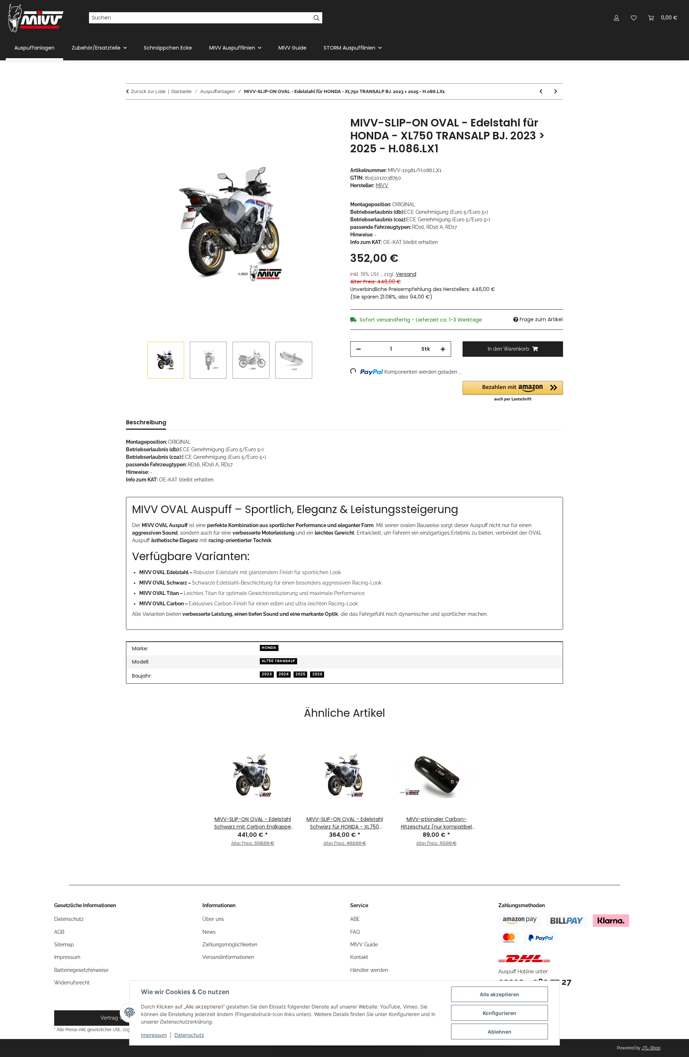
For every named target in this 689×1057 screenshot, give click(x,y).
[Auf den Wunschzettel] (324, 130)
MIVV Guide (292, 47)
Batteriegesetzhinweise (81, 970)
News (209, 932)
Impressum (154, 1035)
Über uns (213, 919)
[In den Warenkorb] (131, 112)
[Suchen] (317, 18)
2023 (267, 674)
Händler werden (369, 970)
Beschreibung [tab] (146, 422)
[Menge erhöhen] (443, 349)
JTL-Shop (651, 1048)
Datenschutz (189, 1035)
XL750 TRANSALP (278, 661)
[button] (616, 17)
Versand (406, 274)
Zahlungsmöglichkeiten (229, 944)
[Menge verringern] (358, 349)
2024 (283, 674)
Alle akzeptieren (499, 994)
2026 (317, 674)
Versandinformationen (228, 957)
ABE (355, 919)
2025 (300, 674)
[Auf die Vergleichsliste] (305, 130)
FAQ (355, 932)
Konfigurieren (499, 1013)
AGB (59, 932)
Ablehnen (499, 1032)
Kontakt (359, 957)
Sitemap (64, 944)
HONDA (269, 647)
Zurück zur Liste (148, 91)
